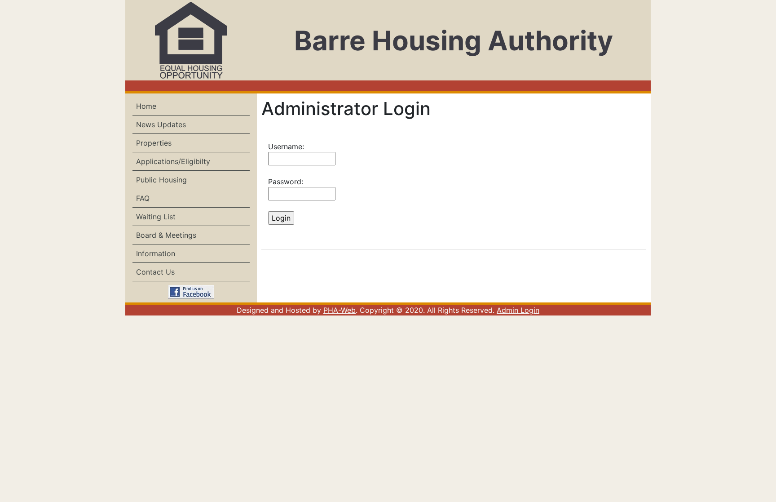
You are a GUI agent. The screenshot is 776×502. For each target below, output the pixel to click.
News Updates (161, 124)
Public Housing (161, 179)
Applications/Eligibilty (173, 161)
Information (155, 253)
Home (146, 106)
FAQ (143, 198)
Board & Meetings (166, 235)
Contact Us (155, 271)
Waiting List (156, 216)
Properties (154, 142)
